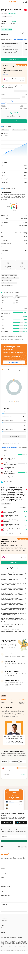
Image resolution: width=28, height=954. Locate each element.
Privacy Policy (4, 918)
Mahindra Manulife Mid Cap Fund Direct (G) (10, 520)
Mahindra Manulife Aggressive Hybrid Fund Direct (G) (11, 511)
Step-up (16, 300)
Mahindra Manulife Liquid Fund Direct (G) (11, 529)
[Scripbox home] (13, 2)
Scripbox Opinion (5, 5)
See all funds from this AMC (13, 534)
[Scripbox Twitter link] (19, 847)
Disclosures (4, 920)
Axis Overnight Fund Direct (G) (9, 468)
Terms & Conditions (5, 923)
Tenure (2, 300)
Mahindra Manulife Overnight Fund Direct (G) (11, 525)
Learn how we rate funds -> (20, 39)
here (20, 951)
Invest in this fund (14, 59)
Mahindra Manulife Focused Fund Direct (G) (10, 516)
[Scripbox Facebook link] (22, 847)
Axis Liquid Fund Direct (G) (10, 454)
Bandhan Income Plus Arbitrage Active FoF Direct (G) (10, 463)
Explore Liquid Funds (13, 477)
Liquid (5, 13)
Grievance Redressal (6, 930)
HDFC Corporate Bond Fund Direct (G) (9, 459)
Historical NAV (16, 5)
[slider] (6, 103)
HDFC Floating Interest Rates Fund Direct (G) (9, 472)
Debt (2, 13)
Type (2, 295)
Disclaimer (3, 927)
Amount (3, 94)
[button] (14, 865)
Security (3, 925)
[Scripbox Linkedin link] (25, 847)
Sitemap (3, 932)
